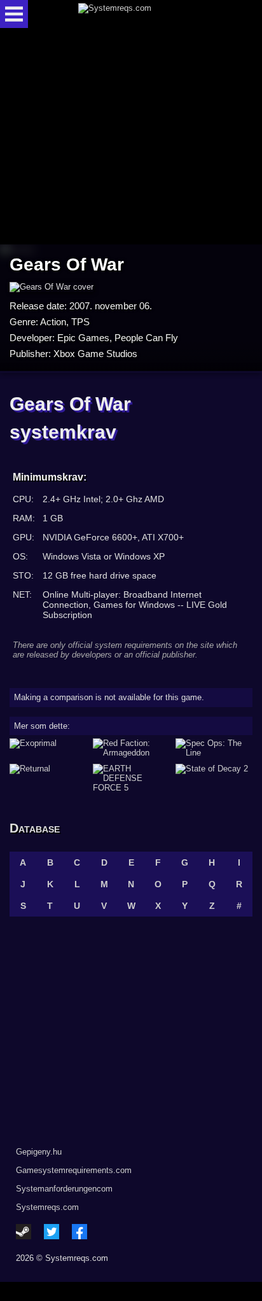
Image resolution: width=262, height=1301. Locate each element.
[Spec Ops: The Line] (214, 747)
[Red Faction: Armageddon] (131, 747)
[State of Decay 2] (214, 778)
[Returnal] (48, 778)
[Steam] (23, 1231)
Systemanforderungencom (64, 1188)
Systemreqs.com (47, 1207)
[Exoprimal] (48, 747)
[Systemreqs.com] (141, 14)
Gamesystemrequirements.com (74, 1170)
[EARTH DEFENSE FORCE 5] (131, 778)
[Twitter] (51, 1231)
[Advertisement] (131, 137)
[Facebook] (79, 1231)
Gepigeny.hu (39, 1152)
